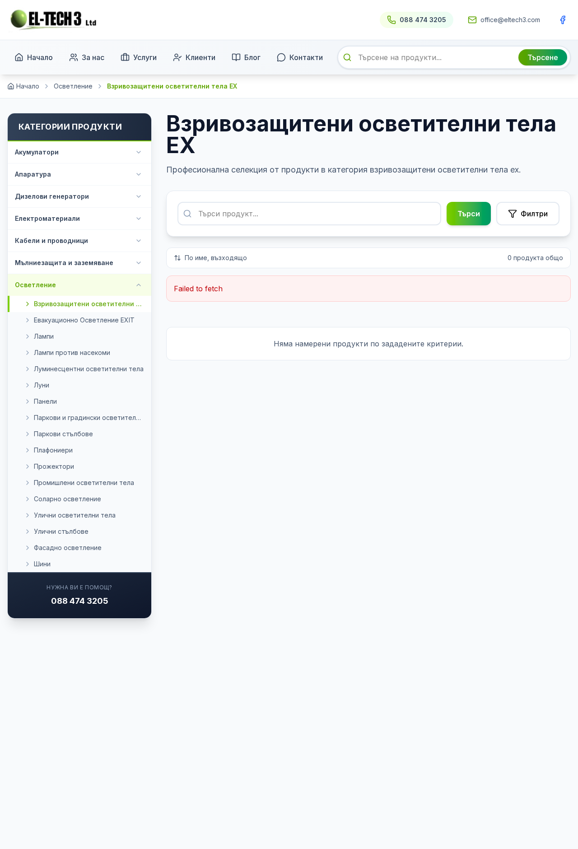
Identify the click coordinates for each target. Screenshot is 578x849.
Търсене (542, 57)
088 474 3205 (79, 601)
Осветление (73, 86)
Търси (468, 213)
